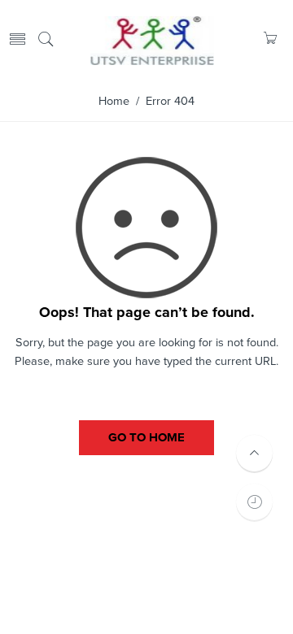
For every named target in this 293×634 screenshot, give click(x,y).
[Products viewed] (254, 502)
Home (113, 101)
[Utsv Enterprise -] (152, 39)
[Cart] (270, 40)
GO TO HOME (146, 437)
